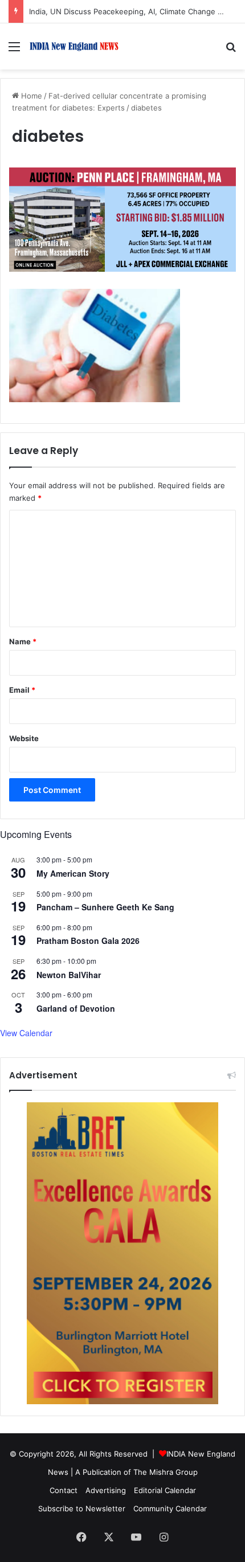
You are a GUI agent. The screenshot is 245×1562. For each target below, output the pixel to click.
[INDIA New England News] (74, 46)
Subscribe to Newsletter (81, 1508)
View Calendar (26, 1032)
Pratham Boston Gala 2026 (88, 940)
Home (30, 95)
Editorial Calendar (165, 1490)
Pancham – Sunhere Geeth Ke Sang (105, 907)
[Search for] (230, 50)
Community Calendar (170, 1508)
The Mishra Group (165, 1472)
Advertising (105, 1490)
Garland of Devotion (75, 1008)
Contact (63, 1490)
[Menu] (14, 50)
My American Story (72, 873)
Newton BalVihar (68, 974)
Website (24, 738)
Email (22, 689)
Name (22, 641)
